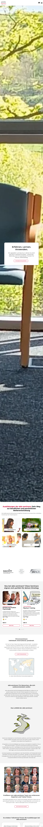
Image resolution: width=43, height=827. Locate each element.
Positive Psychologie (31, 529)
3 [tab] (21, 629)
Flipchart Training (29, 608)
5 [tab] (23, 629)
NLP (31, 544)
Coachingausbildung (11, 544)
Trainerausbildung (11, 529)
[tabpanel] (11, 609)
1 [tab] (19, 629)
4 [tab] (22, 629)
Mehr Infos (11, 625)
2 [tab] (20, 629)
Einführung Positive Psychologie (9, 608)
